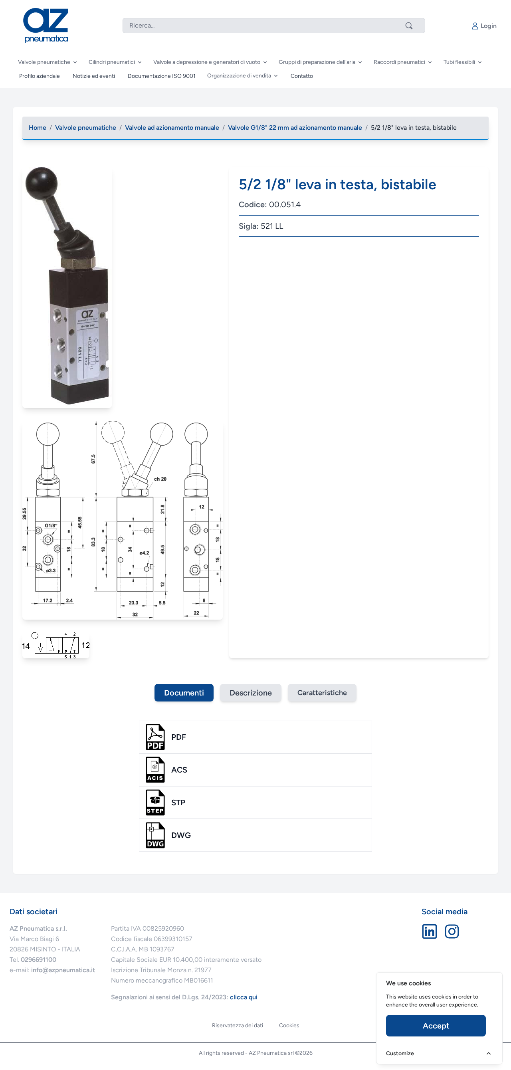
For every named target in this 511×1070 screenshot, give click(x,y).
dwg (181, 835)
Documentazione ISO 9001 (162, 76)
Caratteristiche (322, 692)
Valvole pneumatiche (85, 127)
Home (37, 127)
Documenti (184, 692)
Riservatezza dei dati (237, 1025)
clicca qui (243, 997)
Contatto (302, 76)
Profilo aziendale (39, 76)
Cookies (289, 1025)
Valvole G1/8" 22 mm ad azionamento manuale (295, 127)
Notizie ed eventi (94, 76)
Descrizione (251, 692)
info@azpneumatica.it (63, 970)
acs (179, 770)
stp (178, 802)
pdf (178, 737)
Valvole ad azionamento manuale (172, 127)
